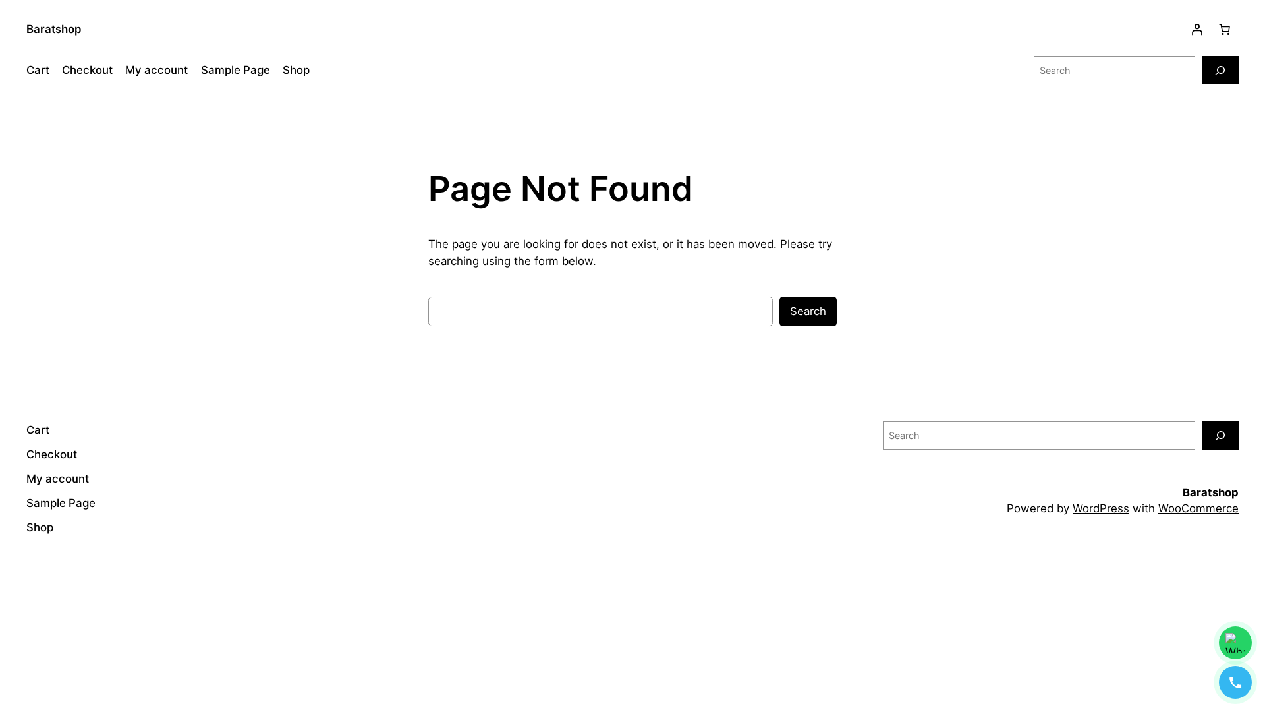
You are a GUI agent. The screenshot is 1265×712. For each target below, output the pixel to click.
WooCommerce (1198, 508)
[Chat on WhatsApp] (1235, 642)
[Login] (1197, 30)
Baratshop (53, 29)
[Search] (1220, 70)
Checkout (87, 69)
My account (156, 69)
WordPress (1101, 508)
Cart (37, 69)
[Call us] (1235, 682)
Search (808, 311)
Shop (296, 69)
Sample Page (235, 69)
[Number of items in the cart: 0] (1225, 30)
